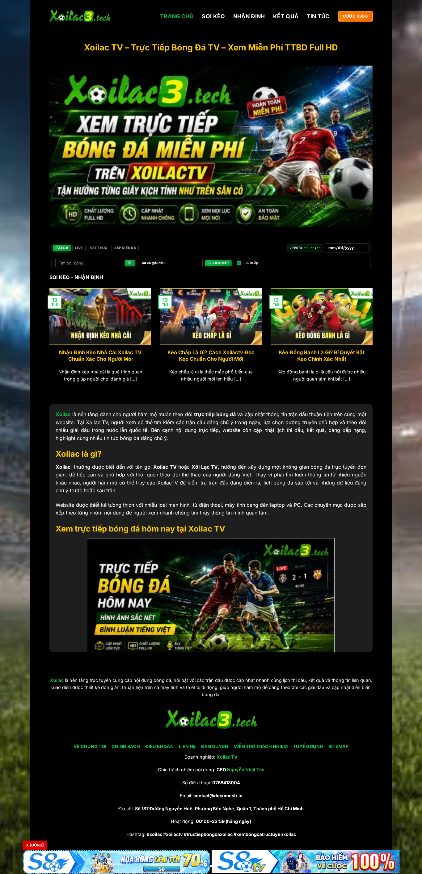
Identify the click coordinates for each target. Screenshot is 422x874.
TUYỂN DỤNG (308, 746)
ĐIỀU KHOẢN (159, 746)
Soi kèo (213, 16)
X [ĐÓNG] (35, 845)
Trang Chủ (177, 16)
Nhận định (249, 16)
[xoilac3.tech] (80, 16)
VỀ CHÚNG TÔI (90, 746)
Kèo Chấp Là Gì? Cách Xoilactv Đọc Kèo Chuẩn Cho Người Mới (211, 355)
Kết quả (285, 16)
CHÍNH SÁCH (126, 746)
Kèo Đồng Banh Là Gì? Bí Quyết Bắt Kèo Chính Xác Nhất (322, 355)
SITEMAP (338, 746)
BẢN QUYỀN (214, 746)
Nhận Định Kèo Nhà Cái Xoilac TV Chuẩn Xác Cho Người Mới (100, 355)
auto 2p (252, 262)
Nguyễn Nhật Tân (245, 769)
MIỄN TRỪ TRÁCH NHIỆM (261, 746)
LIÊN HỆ (187, 746)
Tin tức (317, 16)
